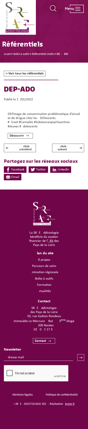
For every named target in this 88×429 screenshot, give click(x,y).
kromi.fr (70, 404)
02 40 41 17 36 (44, 329)
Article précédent (19, 148)
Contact (40, 341)
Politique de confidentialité (62, 394)
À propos (44, 260)
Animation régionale (44, 272)
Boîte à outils (44, 278)
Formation (44, 285)
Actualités (44, 291)
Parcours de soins (44, 266)
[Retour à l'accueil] (20, 17)
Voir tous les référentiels (26, 73)
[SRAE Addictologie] (44, 224)
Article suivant (70, 148)
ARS (50, 241)
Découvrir (17, 135)
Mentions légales (22, 394)
